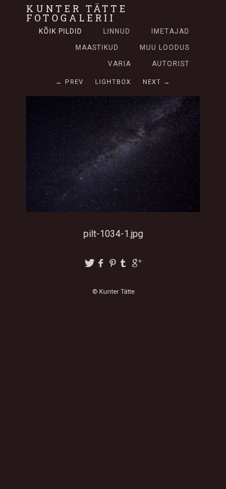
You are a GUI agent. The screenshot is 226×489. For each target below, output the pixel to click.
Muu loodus (164, 47)
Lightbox (113, 82)
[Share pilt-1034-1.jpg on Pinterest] (113, 263)
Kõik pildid (60, 31)
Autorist (170, 64)
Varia (119, 64)
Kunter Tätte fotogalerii (76, 13)
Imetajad (170, 31)
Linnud (116, 31)
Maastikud (97, 47)
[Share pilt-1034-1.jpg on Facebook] (101, 263)
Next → (156, 82)
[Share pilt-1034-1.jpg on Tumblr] (125, 263)
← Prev (69, 82)
